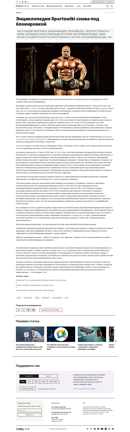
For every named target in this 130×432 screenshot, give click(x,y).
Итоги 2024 (87, 6)
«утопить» (34, 108)
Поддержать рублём (27, 388)
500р (29, 381)
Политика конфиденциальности (58, 429)
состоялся (58, 152)
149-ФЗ (19, 297)
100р (22, 381)
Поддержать (109, 1)
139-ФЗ (37, 297)
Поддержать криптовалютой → (47, 389)
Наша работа (69, 6)
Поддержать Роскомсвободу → (50, 310)
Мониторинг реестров (54, 6)
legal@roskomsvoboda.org (59, 414)
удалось (61, 117)
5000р (44, 381)
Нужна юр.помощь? (98, 1)
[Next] (116, 341)
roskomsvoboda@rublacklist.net (61, 409)
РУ (90, 1)
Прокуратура (45, 297)
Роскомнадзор (28, 297)
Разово (48, 376)
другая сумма (53, 381)
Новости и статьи (38, 6)
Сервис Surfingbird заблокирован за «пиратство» (35, 285)
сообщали (64, 250)
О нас (78, 6)
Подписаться (30, 414)
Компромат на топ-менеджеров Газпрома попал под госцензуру (41, 280)
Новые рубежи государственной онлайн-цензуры (35, 290)
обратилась (23, 111)
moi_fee (60, 419)
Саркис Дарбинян (57, 297)
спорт (66, 297)
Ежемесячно (29, 376)
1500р (36, 381)
